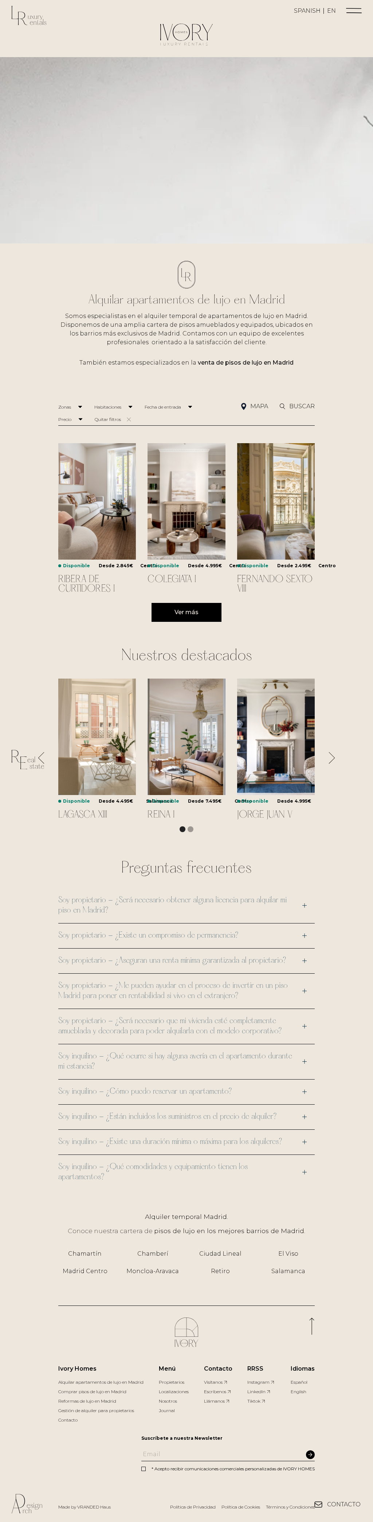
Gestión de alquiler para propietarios (96, 1410)
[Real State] (28, 761)
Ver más (186, 612)
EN (331, 11)
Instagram (258, 1382)
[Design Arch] (27, 1505)
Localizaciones (174, 1391)
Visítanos (213, 1382)
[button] (354, 11)
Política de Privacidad (193, 1507)
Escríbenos (215, 1391)
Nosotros (168, 1401)
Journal (167, 1410)
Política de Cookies (240, 1507)
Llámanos (214, 1401)
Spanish (307, 11)
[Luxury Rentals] (29, 17)
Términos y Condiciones (290, 1507)
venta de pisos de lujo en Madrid (246, 362)
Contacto (68, 1420)
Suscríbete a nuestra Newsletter (182, 1438)
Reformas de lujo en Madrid (87, 1401)
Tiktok (253, 1401)
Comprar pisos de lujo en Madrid (92, 1391)
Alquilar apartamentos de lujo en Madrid (101, 1382)
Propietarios (171, 1382)
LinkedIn (256, 1391)
